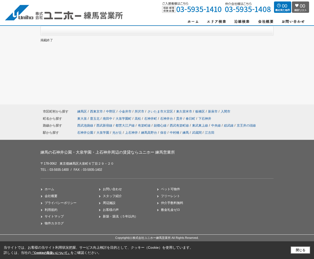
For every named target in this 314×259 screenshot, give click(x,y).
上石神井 (131, 132)
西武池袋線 (85, 125)
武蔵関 (197, 132)
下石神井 (204, 118)
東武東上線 (200, 125)
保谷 (163, 132)
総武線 (229, 125)
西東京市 (96, 111)
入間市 (225, 111)
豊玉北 (95, 118)
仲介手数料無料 (172, 203)
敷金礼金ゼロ (170, 210)
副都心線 (161, 125)
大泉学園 (102, 132)
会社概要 (51, 196)
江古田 (209, 132)
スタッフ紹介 (112, 196)
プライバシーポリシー (61, 203)
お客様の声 (111, 210)
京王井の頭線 (246, 125)
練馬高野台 (149, 132)
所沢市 (139, 111)
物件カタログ (54, 223)
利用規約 (51, 210)
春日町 (191, 118)
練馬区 (82, 111)
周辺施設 (109, 203)
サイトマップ (54, 216)
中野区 (111, 111)
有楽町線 (145, 125)
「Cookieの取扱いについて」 (50, 253)
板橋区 (200, 111)
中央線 (216, 125)
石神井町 (151, 118)
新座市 (213, 111)
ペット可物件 (170, 189)
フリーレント (170, 196)
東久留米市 (184, 111)
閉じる (300, 250)
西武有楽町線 (180, 125)
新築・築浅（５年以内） (120, 216)
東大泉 (82, 118)
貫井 (179, 118)
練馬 (186, 132)
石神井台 (167, 118)
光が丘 (117, 132)
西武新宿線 (104, 125)
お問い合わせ (112, 189)
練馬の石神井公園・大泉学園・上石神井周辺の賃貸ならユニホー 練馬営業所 (107, 152)
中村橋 (174, 132)
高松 (138, 118)
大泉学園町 (124, 118)
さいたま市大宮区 (160, 111)
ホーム (49, 189)
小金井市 (125, 111)
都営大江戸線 (126, 125)
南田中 (108, 118)
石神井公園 (85, 132)
